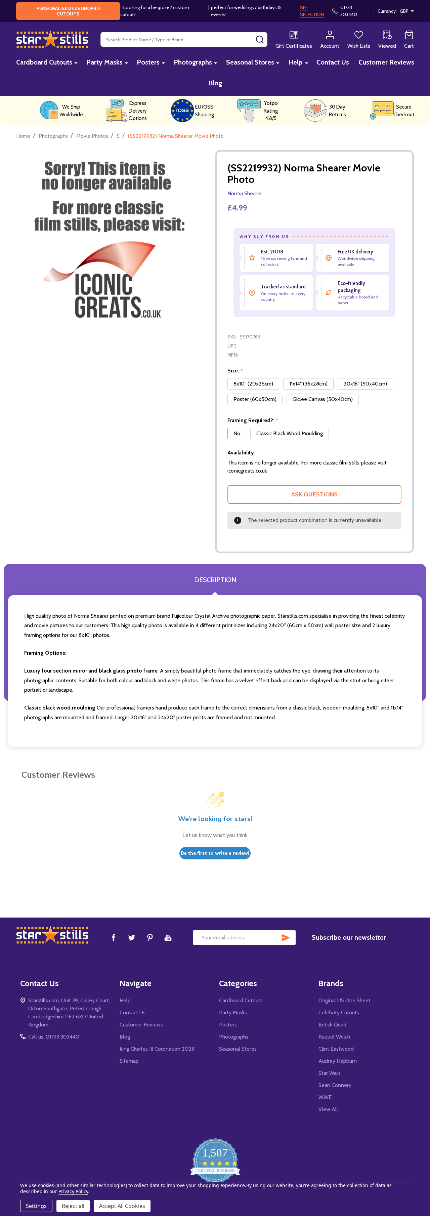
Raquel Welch (334, 1036)
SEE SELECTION (312, 10)
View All (328, 1109)
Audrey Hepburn (337, 1061)
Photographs (193, 62)
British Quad (332, 1024)
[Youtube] (168, 937)
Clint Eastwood (336, 1049)
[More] (76, 62)
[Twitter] (132, 937)
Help (295, 62)
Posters (148, 62)
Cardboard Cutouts (44, 62)
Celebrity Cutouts (338, 1012)
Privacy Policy (73, 1191)
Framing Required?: (252, 420)
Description (215, 580)
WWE (325, 1097)
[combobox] (183, 39)
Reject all (73, 1206)
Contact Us (332, 62)
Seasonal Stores (250, 62)
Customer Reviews (386, 62)
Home (23, 136)
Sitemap (129, 1061)
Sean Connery (334, 1085)
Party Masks (104, 62)
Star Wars (329, 1073)
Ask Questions (314, 494)
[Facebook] (113, 937)
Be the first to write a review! (215, 853)
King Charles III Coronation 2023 (157, 1049)
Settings (36, 1206)
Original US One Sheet (344, 1000)
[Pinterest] (150, 937)
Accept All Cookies (122, 1206)
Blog (215, 83)
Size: (235, 370)
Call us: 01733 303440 (53, 1036)
